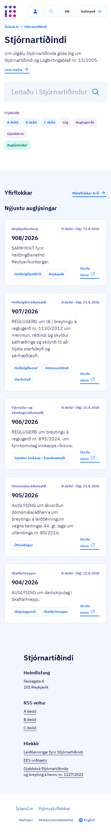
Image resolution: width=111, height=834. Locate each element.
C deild (30, 727)
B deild (30, 719)
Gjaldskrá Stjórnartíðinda (46, 768)
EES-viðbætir (35, 760)
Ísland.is (24, 808)
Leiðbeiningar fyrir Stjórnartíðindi (53, 752)
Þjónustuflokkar (54, 808)
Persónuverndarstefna (56, 820)
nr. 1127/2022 (70, 774)
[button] (35, 11)
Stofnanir (26, 820)
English (89, 820)
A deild (30, 711)
